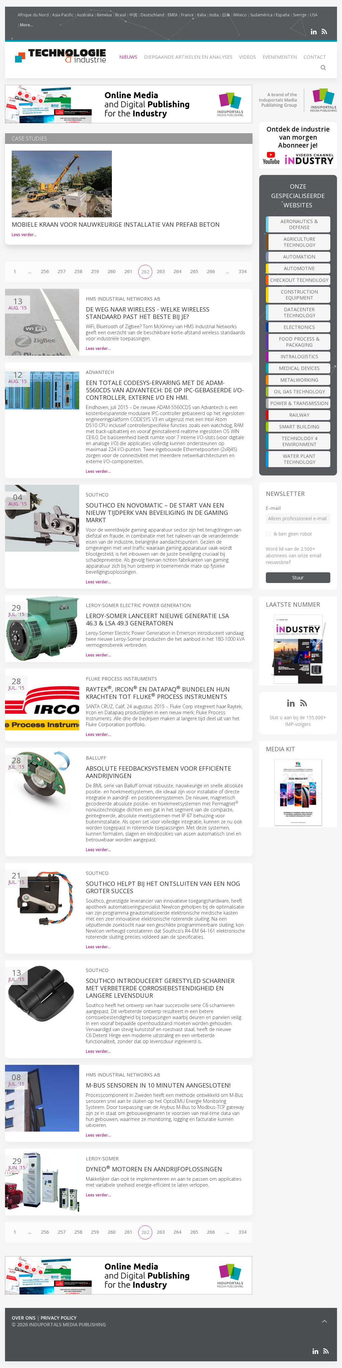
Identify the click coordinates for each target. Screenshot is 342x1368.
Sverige (300, 15)
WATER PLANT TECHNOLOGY (299, 459)
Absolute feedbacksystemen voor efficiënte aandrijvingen (158, 772)
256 (45, 271)
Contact (315, 57)
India (214, 15)
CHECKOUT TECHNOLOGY (299, 280)
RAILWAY (299, 415)
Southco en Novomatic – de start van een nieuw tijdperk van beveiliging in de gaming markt (157, 512)
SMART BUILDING (299, 426)
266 (211, 271)
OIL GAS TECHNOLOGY (299, 391)
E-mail (273, 508)
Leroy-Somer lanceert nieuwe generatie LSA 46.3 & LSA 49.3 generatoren (157, 619)
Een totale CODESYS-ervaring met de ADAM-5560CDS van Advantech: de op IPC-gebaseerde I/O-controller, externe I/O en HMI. (165, 390)
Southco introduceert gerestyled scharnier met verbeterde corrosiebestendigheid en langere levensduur (160, 988)
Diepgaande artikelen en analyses (188, 57)
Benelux (104, 15)
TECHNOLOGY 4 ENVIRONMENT (299, 441)
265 (194, 271)
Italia (201, 15)
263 (161, 271)
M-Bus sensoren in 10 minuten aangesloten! (158, 1085)
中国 (133, 15)
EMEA (173, 15)
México (240, 15)
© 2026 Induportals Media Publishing (59, 1324)
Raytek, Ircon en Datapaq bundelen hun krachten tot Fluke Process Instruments (158, 693)
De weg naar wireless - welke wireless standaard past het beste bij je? (147, 313)
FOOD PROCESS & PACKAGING (299, 342)
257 (61, 271)
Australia (85, 15)
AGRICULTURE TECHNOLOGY (299, 242)
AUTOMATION (299, 256)
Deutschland (152, 15)
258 (78, 271)
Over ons (23, 1318)
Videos (247, 57)
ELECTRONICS (299, 327)
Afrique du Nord (33, 15)
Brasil (120, 15)
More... (26, 25)
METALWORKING (299, 380)
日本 (226, 15)
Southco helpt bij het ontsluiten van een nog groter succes (163, 887)
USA (314, 15)
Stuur (298, 577)
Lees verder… (24, 234)
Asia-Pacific (62, 15)
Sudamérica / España (270, 15)
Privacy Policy (58, 1318)
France (187, 15)
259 (95, 271)
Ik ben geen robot (293, 534)
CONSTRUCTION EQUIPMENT (299, 294)
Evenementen (280, 57)
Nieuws (128, 57)
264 (177, 271)
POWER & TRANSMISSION (299, 403)
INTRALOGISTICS (299, 356)
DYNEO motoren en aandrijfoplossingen (154, 1169)
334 (242, 271)
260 (112, 271)
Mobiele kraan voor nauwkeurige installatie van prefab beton (116, 224)
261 (128, 271)
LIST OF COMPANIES (34, 1331)
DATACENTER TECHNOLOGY (299, 312)
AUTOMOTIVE (299, 268)
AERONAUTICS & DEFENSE (299, 224)
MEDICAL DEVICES (299, 368)
